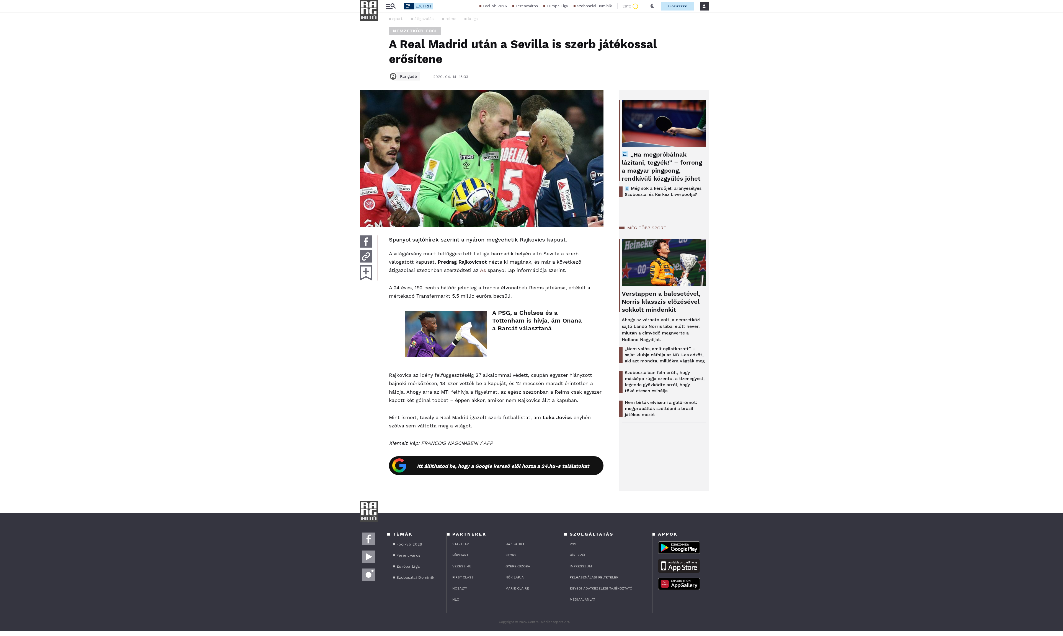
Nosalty (459, 588)
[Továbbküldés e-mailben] (366, 256)
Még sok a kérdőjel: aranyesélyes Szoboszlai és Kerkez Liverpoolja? (663, 191)
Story (510, 555)
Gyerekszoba (517, 566)
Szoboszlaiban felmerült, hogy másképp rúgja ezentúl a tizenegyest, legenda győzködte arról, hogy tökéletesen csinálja (665, 381)
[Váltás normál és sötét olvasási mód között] (652, 6)
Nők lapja (514, 577)
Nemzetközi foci (415, 30)
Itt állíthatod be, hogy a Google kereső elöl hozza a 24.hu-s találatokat (503, 466)
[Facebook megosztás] (366, 241)
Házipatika (515, 544)
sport (397, 18)
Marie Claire (517, 588)
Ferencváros (527, 6)
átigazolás (424, 18)
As (483, 270)
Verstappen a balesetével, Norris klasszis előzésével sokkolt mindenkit (661, 301)
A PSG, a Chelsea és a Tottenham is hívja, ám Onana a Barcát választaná (537, 320)
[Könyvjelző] (366, 273)
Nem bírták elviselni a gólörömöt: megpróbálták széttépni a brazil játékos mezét (661, 408)
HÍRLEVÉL (578, 555)
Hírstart (460, 555)
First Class (463, 577)
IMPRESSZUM (581, 566)
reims (450, 18)
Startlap (460, 544)
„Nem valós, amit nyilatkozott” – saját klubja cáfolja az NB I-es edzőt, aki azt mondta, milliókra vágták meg (665, 355)
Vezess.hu (461, 566)
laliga (473, 18)
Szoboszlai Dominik (594, 6)
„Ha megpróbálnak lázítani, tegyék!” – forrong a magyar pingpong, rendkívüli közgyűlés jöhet (662, 166)
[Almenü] (390, 6)
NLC (455, 599)
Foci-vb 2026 (495, 6)
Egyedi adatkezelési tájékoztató (601, 588)
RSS (573, 544)
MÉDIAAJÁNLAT (582, 599)
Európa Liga (557, 6)
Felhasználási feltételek (594, 577)
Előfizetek (677, 6)
